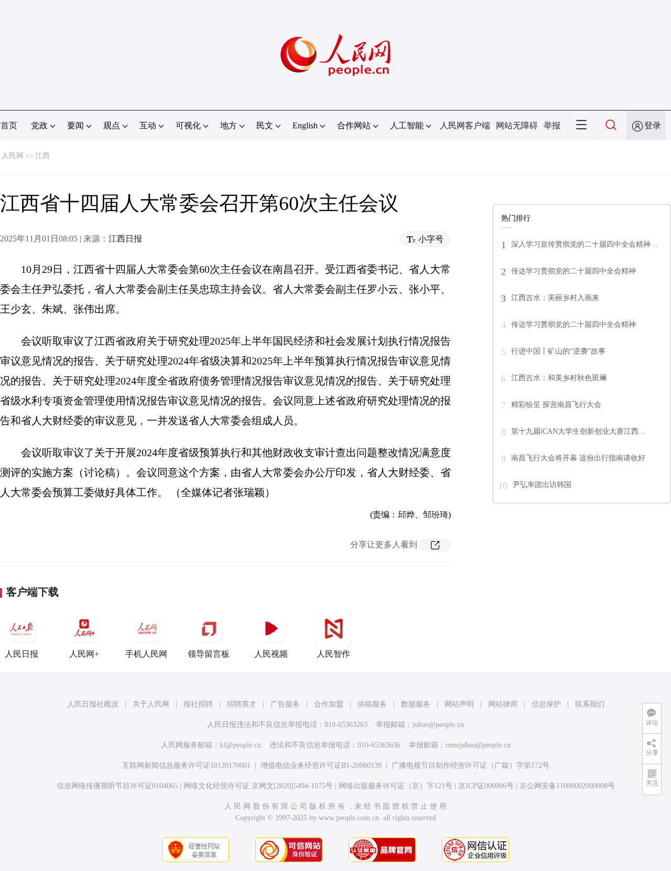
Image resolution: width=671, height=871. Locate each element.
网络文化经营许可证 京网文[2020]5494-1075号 (258, 786)
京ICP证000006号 (486, 786)
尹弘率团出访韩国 (542, 485)
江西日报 (125, 238)
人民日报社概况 (92, 704)
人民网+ (84, 653)
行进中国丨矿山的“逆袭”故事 (558, 351)
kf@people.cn (240, 745)
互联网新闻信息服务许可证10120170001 (186, 765)
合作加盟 (328, 704)
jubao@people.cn (438, 725)
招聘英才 (241, 704)
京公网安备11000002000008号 (567, 786)
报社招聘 (198, 704)
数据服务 (415, 704)
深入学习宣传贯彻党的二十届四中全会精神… (584, 244)
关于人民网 (151, 704)
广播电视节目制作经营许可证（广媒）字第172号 (470, 765)
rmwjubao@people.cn (478, 745)
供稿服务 (372, 704)
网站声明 (459, 704)
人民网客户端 (465, 125)
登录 (652, 125)
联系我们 (589, 704)
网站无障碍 (517, 125)
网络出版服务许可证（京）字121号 (395, 786)
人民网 (13, 156)
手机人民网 (146, 653)
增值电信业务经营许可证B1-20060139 (321, 765)
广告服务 (285, 704)
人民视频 (271, 653)
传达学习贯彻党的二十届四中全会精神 (573, 271)
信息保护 (546, 704)
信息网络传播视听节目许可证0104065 (117, 786)
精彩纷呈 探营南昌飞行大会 (556, 405)
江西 (42, 156)
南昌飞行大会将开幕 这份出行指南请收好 (578, 458)
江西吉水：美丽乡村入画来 (555, 298)
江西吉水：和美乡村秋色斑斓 (559, 378)
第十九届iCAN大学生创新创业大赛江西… (578, 431)
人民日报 (21, 653)
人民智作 (333, 653)
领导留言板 (209, 653)
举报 (552, 125)
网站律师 (502, 704)
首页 (9, 125)
